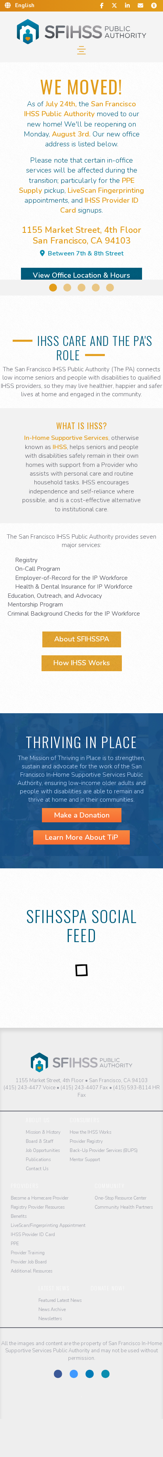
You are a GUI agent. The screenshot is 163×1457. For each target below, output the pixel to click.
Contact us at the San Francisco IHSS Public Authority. (105, 1374)
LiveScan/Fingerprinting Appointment (48, 1226)
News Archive (52, 1310)
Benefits (19, 1216)
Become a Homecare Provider (39, 1198)
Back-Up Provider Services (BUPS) (104, 1151)
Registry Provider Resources (37, 1207)
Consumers (85, 1119)
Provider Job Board (29, 1262)
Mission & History (43, 1132)
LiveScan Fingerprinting (106, 190)
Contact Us (37, 1169)
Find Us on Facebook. (58, 1374)
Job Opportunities (43, 1151)
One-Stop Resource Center (120, 1198)
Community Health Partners (124, 1207)
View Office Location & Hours (81, 275)
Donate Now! (108, 1288)
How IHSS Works (81, 663)
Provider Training (28, 1253)
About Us (38, 1119)
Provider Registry (86, 1141)
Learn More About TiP (81, 837)
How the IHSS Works (90, 1132)
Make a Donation (82, 815)
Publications (38, 1160)
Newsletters (50, 1319)
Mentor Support (85, 1160)
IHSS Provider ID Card (33, 1235)
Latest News (53, 1288)
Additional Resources (31, 1271)
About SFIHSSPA (81, 639)
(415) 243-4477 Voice (29, 1087)
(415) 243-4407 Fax (84, 1087)
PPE (15, 1244)
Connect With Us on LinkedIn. (89, 1374)
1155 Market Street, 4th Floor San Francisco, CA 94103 (81, 240)
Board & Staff (39, 1141)
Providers (25, 1185)
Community (110, 1185)
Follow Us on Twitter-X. (74, 1374)
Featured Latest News (60, 1300)
